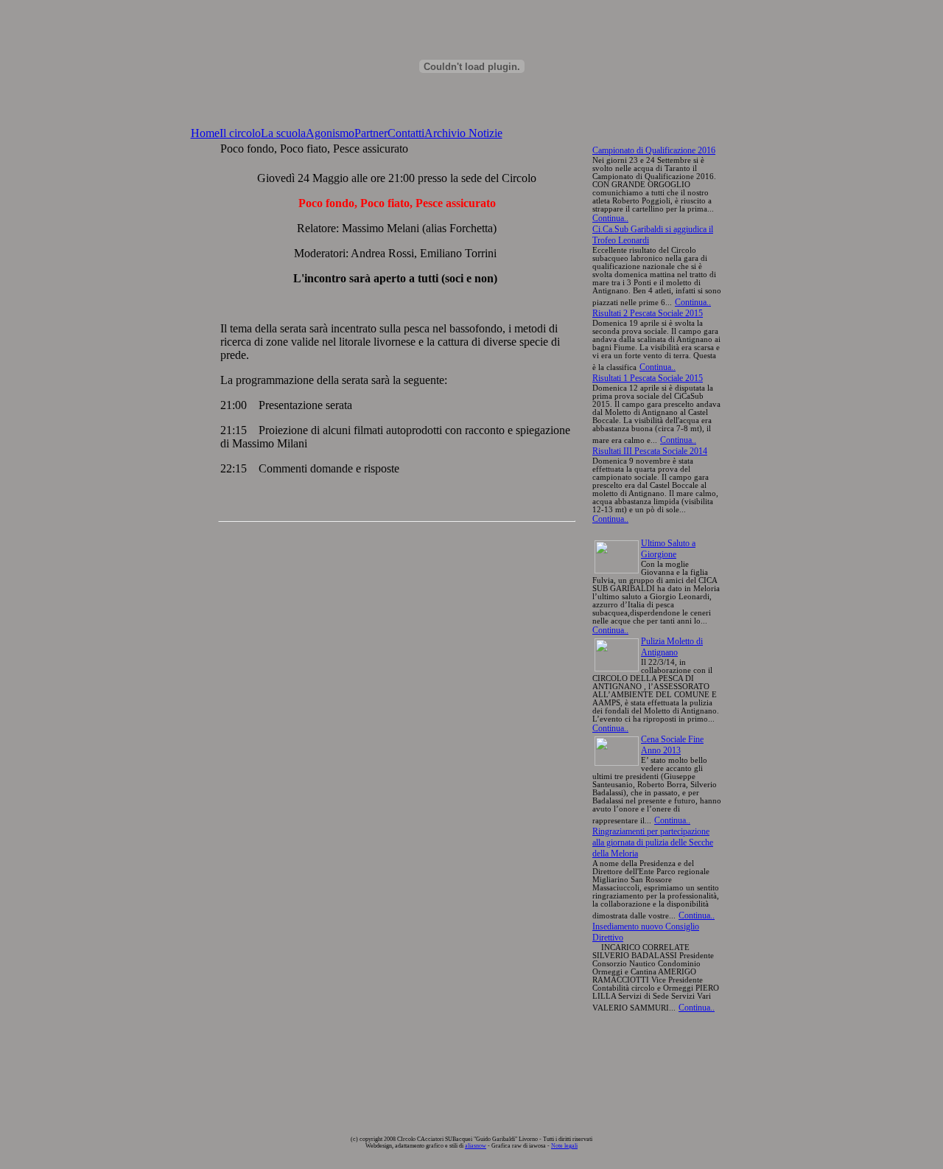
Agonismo (330, 133)
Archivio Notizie (463, 133)
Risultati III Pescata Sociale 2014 (649, 451)
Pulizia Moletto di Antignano (672, 646)
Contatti (406, 133)
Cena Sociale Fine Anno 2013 (672, 745)
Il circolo (240, 133)
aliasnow (475, 1145)
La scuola (283, 133)
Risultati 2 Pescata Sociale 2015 (647, 313)
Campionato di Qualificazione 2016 (653, 150)
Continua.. (610, 218)
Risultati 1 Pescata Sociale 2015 (647, 378)
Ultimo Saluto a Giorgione (668, 548)
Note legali (564, 1145)
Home (205, 133)
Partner (371, 133)
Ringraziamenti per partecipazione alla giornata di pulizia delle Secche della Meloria (652, 842)
